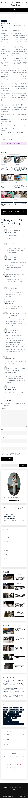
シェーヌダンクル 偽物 (8, 514)
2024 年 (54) (6, 739)
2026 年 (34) (6, 734)
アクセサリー (10, 156)
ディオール (11, 709)
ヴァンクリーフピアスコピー (10, 37)
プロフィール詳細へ (14, 500)
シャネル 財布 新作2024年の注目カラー (11, 688)
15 (20, 764)
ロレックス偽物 (6, 715)
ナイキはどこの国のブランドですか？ (11, 691)
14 (17, 764)
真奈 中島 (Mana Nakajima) (8, 25)
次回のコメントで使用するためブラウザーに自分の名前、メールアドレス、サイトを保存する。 (13, 454)
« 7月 (4, 776)
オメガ (22, 707)
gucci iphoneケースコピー (9, 516)
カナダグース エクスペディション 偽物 (20, 657)
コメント (3, 408)
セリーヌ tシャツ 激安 (7, 719)
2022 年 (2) (5, 744)
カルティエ (5, 709)
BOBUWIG (14, 717)
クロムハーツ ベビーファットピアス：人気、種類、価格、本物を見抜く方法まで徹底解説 (7, 186)
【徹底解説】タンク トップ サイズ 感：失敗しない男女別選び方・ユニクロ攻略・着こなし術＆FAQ (7, 168)
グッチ (4, 713)
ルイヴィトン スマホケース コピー (10, 512)
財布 (5, 558)
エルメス (5, 711)
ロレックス (5, 707)
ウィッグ (6, 537)
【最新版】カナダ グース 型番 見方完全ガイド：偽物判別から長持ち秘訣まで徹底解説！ (20, 596)
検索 (23, 465)
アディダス (17, 709)
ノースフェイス (16, 707)
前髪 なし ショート (6, 717)
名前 (2, 429)
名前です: (5, 497)
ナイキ (10, 707)
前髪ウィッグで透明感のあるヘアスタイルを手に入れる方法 (19, 648)
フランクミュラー (11, 711)
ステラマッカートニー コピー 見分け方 (20, 639)
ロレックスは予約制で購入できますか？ (10, 721)
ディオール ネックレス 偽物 (9, 518)
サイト (2, 444)
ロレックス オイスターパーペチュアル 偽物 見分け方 (13, 723)
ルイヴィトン (18, 711)
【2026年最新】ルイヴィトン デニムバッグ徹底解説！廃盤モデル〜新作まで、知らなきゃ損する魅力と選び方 (20, 615)
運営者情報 (5, 787)
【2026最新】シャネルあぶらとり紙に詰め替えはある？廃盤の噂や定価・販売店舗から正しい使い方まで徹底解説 (20, 605)
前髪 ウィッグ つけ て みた (16, 715)
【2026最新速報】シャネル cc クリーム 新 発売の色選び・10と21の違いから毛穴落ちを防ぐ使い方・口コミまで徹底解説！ (20, 587)
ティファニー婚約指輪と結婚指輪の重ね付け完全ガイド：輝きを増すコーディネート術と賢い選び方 (20, 186)
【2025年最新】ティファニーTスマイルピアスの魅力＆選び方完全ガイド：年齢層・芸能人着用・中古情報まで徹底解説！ (7, 204)
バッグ (6, 541)
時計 (5, 550)
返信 (5, 242)
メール (3, 437)
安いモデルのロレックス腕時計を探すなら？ (12, 695)
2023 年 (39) (6, 742)
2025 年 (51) (6, 736)
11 (3, 27)
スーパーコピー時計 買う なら (13, 713)
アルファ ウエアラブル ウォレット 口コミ (20, 630)
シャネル (22, 709)
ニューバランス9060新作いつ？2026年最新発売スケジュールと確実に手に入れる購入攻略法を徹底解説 (20, 578)
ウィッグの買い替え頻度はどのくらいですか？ (19, 666)
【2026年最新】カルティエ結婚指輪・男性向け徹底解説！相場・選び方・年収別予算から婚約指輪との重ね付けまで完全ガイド (20, 169)
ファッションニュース (9, 545)
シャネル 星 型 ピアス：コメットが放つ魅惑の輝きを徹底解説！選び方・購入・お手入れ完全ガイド (20, 203)
